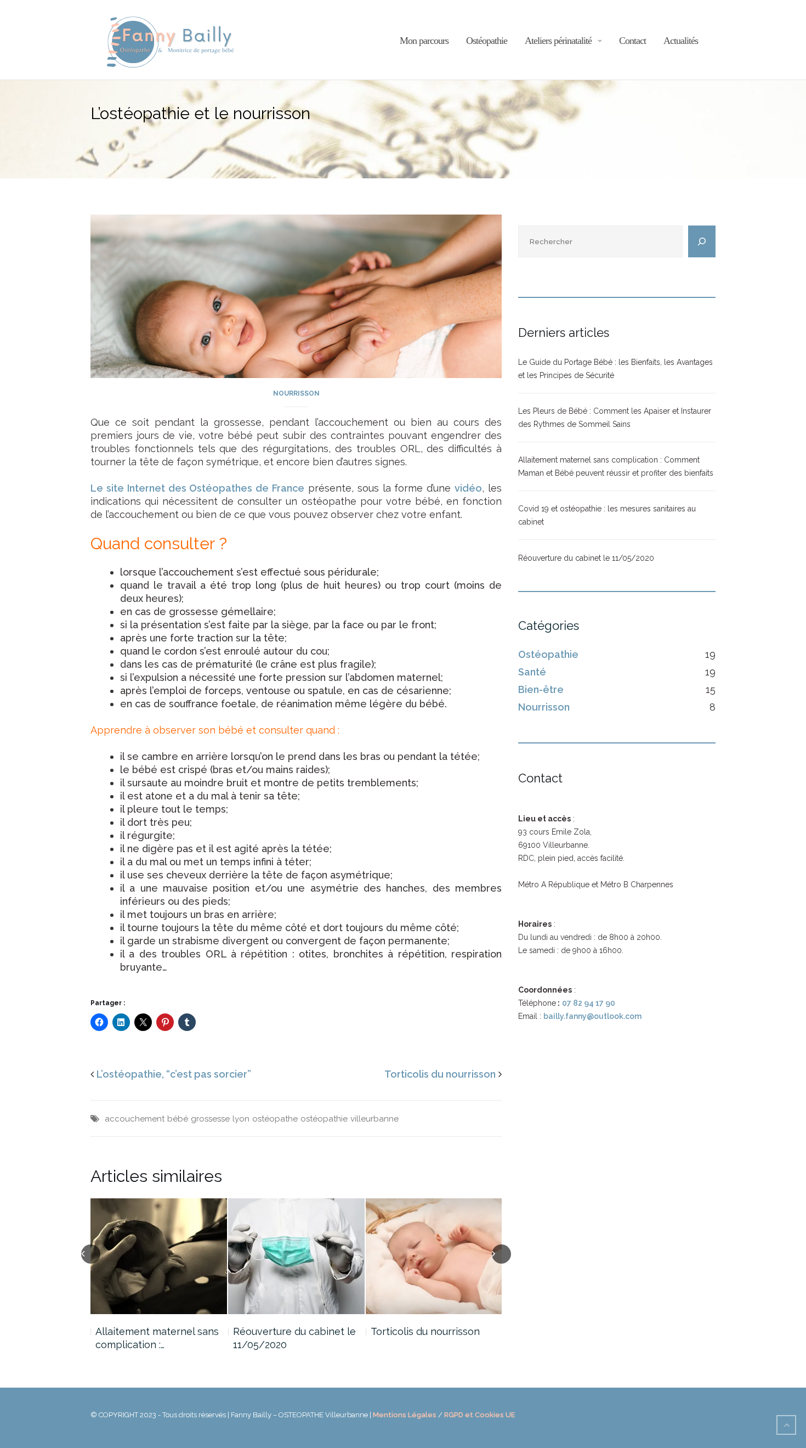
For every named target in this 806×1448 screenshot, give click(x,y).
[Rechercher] (702, 241)
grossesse (210, 1119)
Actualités (680, 40)
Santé (532, 672)
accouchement (134, 1119)
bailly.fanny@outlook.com (592, 1016)
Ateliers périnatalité (558, 40)
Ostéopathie (486, 40)
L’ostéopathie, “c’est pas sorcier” (174, 1074)
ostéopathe (275, 1119)
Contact (632, 40)
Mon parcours (424, 40)
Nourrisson (296, 393)
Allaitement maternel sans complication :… (157, 1338)
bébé (177, 1119)
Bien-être (541, 689)
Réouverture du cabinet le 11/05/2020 (294, 1338)
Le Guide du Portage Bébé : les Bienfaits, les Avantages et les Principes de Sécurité (615, 369)
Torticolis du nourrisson (440, 1074)
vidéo (468, 488)
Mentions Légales (404, 1415)
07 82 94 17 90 (588, 1003)
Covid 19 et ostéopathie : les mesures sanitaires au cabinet (607, 515)
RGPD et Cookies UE (479, 1415)
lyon (240, 1119)
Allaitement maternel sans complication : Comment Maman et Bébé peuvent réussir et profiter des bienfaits (615, 466)
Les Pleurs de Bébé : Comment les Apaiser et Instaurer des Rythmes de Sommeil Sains (614, 418)
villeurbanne (374, 1119)
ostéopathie (324, 1119)
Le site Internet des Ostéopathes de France (197, 488)
